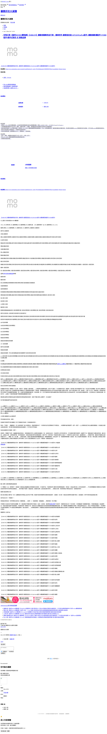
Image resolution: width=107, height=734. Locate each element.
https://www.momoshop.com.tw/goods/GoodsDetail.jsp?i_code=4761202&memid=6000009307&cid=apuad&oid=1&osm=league (36, 69)
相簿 (4, 25)
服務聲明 (67, 713)
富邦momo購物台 (61, 364)
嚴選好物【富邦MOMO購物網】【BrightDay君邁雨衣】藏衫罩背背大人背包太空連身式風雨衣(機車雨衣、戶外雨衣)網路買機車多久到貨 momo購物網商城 (42, 608)
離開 (8, 731)
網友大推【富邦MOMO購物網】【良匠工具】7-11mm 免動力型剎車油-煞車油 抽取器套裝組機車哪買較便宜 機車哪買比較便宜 (35, 610)
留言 (15, 635)
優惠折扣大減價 (9, 11)
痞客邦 (11, 635)
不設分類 (12, 22)
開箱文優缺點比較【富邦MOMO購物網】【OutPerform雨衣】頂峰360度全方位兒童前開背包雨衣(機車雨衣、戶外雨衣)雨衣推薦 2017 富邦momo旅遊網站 (42, 615)
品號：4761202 (7, 77)
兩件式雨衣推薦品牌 (8, 273)
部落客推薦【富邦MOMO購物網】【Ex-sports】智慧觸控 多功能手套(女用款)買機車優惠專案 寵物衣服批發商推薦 (32, 612)
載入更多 (3, 644)
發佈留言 (3, 653)
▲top (2, 641)
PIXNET (42, 713)
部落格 (5, 27)
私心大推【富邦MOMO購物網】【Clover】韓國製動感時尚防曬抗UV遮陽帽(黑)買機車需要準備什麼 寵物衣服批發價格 (33, 617)
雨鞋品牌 (3, 444)
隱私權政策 (61, 713)
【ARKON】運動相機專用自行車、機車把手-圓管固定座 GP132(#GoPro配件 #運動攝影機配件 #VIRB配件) (28, 66)
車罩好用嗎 (52, 504)
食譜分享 (12, 639)
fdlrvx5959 (3, 626)
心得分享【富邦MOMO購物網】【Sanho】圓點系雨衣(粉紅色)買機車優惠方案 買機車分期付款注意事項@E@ (31, 613)
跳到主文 (3, 15)
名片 (4, 29)
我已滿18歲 (3, 731)
